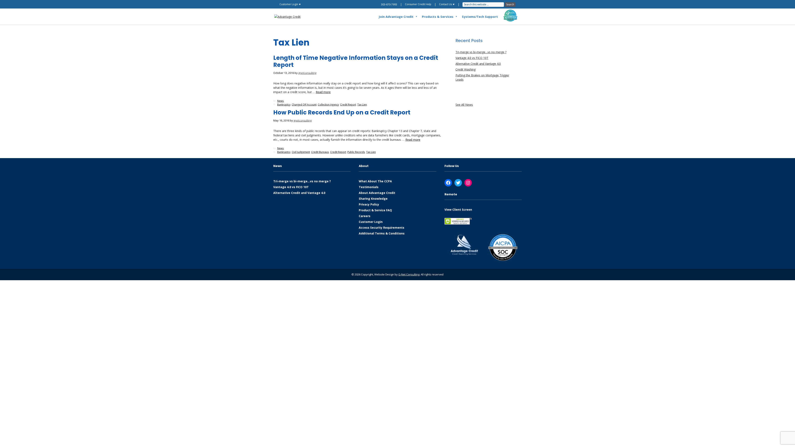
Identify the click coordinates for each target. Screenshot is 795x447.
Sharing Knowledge (373, 199)
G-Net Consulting (408, 274)
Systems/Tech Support (480, 16)
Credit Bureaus (320, 152)
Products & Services (437, 16)
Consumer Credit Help (418, 4)
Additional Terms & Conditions (382, 233)
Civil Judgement (301, 152)
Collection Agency (328, 104)
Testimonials (368, 187)
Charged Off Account (304, 104)
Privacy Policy (369, 204)
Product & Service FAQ (375, 210)
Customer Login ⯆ (290, 4)
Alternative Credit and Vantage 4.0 (478, 64)
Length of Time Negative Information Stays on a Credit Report (355, 61)
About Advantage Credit (377, 193)
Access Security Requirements (381, 228)
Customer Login (371, 222)
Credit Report (348, 104)
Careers (364, 216)
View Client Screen (458, 209)
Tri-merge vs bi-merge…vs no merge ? (480, 52)
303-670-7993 (389, 4)
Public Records (356, 152)
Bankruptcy (283, 104)
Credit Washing (465, 69)
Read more (323, 92)
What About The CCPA (375, 181)
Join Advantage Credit (396, 16)
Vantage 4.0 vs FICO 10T (471, 58)
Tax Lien (362, 104)
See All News (464, 105)
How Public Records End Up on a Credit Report (341, 112)
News (280, 100)
